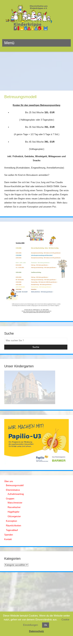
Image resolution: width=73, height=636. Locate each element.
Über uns (8, 481)
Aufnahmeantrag (16, 494)
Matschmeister (15, 502)
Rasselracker (14, 507)
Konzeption (11, 521)
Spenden (8, 534)
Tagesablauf (12, 530)
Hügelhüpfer (13, 512)
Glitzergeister (14, 516)
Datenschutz (36, 631)
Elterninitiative (13, 490)
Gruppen (10, 498)
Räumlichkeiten (13, 525)
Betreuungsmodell (15, 485)
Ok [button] (45, 625)
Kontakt (8, 539)
